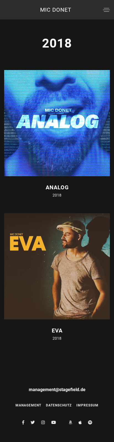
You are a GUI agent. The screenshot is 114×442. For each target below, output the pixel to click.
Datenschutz (59, 405)
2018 (57, 195)
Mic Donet (55, 9)
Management (28, 405)
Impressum (87, 405)
